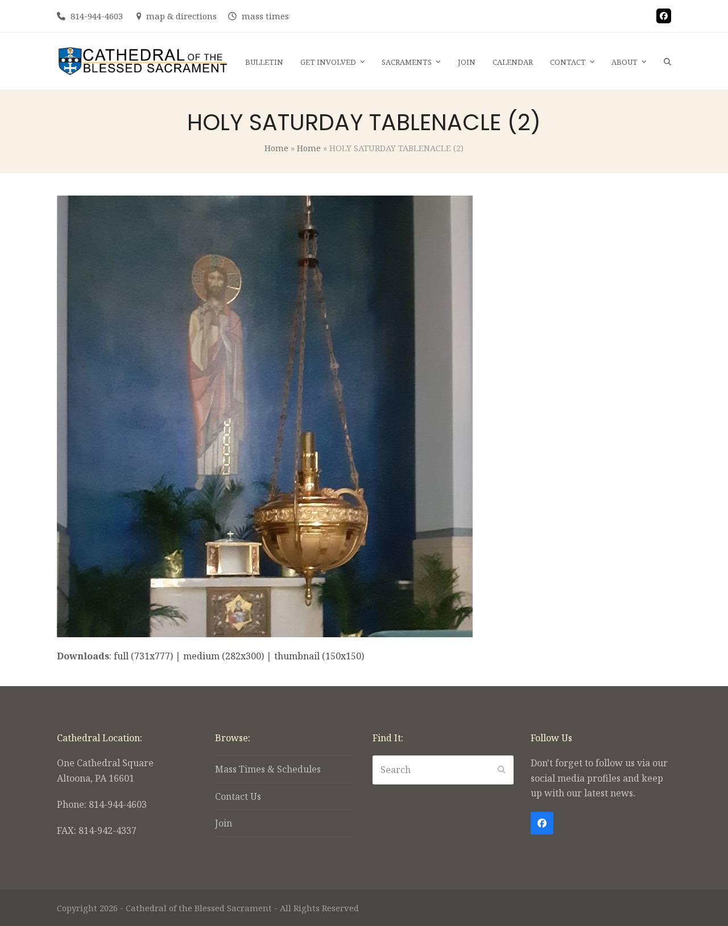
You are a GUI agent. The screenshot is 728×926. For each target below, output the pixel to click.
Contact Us (238, 796)
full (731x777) (143, 656)
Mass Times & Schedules (268, 769)
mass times (265, 16)
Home (276, 147)
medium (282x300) (223, 656)
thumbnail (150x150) (319, 656)
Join (223, 823)
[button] (667, 61)
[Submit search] (502, 769)
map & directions (181, 16)
